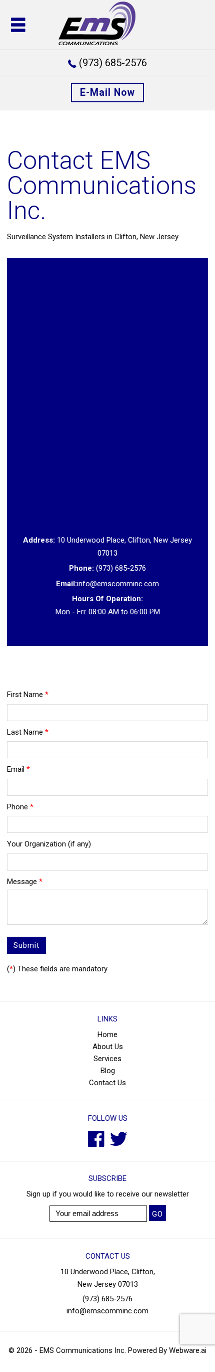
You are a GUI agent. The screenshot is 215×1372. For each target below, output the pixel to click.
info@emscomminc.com (118, 583)
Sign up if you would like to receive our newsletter (107, 1193)
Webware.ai (187, 1350)
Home (108, 1034)
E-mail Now (107, 92)
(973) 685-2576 (113, 63)
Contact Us (107, 1082)
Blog (107, 1070)
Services (108, 1058)
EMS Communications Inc (82, 1350)
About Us (107, 1046)
